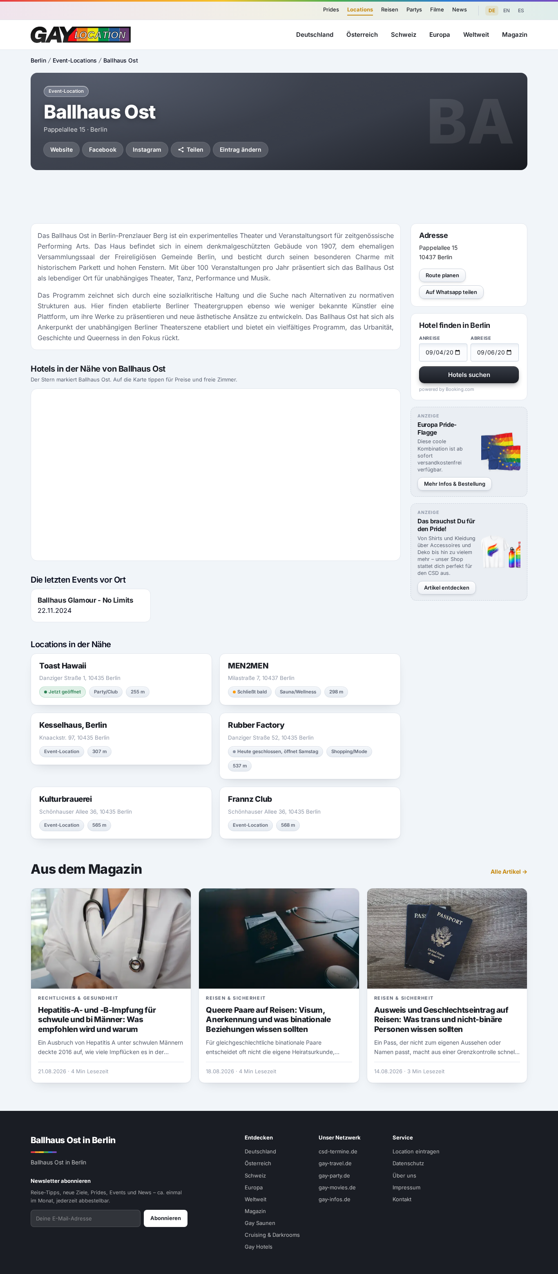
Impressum (406, 1187)
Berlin (38, 60)
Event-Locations (75, 60)
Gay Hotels (258, 1246)
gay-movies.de (337, 1187)
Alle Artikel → (509, 871)
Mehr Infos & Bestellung (454, 483)
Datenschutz (408, 1163)
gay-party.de (334, 1175)
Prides (331, 9)
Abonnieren (165, 1218)
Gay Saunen (260, 1223)
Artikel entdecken (446, 587)
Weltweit (476, 34)
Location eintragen (416, 1151)
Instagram (147, 149)
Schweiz (403, 34)
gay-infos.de (334, 1199)
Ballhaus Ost (120, 60)
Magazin (514, 34)
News (459, 9)
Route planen (442, 275)
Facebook (102, 149)
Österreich (362, 34)
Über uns (404, 1175)
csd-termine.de (338, 1151)
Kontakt (402, 1199)
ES (521, 10)
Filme (437, 9)
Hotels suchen (469, 375)
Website (61, 149)
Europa (439, 34)
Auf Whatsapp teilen (451, 292)
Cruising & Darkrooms (272, 1234)
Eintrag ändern (240, 149)
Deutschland (314, 34)
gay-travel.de (335, 1163)
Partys (414, 9)
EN (506, 10)
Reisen (389, 9)
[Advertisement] (279, 196)
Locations (360, 9)
